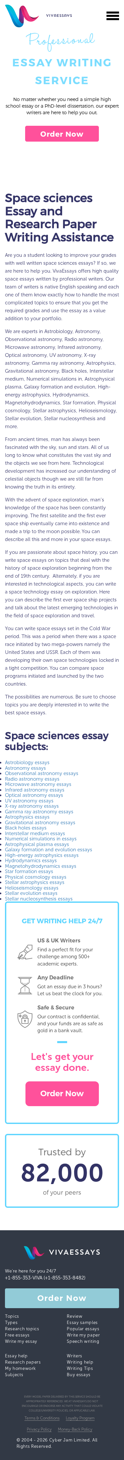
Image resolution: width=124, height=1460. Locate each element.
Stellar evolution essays (31, 893)
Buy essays (79, 1374)
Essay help (16, 1355)
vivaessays (25, 16)
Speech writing (83, 1341)
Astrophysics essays (27, 817)
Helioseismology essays (32, 888)
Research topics (22, 1328)
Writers (74, 1355)
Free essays (17, 1335)
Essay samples (82, 1322)
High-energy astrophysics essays (42, 855)
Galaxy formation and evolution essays (48, 850)
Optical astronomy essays (34, 795)
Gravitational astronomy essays (40, 823)
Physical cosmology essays (35, 877)
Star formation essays (29, 871)
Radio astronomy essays (32, 779)
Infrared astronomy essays (34, 790)
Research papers (23, 1362)
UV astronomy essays (29, 801)
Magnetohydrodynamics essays (40, 866)
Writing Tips (80, 1368)
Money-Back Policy (75, 1429)
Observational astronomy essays (41, 773)
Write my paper (83, 1335)
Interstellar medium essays (35, 833)
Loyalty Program (80, 1418)
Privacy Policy (39, 1429)
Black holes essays (26, 828)
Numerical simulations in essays (41, 839)
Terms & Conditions (42, 1418)
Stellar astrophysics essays (34, 882)
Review (74, 1316)
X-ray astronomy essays (32, 806)
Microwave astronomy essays (38, 784)
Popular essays (83, 1328)
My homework (20, 1368)
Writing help (80, 1362)
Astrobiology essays (27, 762)
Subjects (14, 1374)
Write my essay (21, 1341)
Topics (12, 1316)
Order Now (62, 133)
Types (11, 1322)
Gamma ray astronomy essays (39, 812)
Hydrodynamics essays (31, 861)
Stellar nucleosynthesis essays (39, 899)
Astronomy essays (25, 768)
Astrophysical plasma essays (37, 844)
